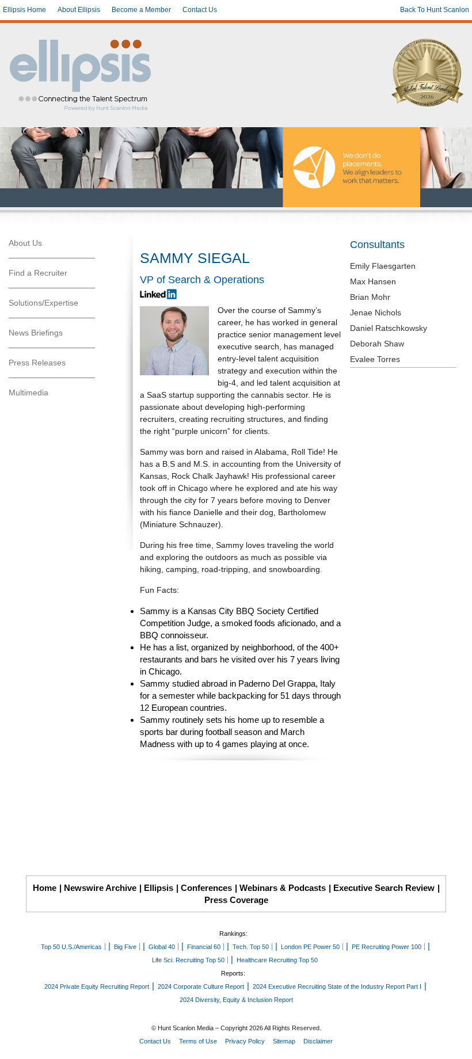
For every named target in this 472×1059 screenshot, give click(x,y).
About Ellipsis (79, 10)
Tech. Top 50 (251, 946)
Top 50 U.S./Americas (71, 946)
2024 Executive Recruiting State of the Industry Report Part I (337, 986)
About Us (25, 242)
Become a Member (141, 10)
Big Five (125, 946)
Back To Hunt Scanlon (434, 10)
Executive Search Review (384, 888)
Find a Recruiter (38, 272)
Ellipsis (158, 888)
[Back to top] (455, 1042)
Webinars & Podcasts (282, 888)
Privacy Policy (245, 1041)
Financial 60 (203, 946)
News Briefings (36, 332)
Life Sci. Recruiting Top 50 (188, 960)
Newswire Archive (100, 888)
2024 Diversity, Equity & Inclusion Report (236, 999)
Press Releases (37, 362)
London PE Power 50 (310, 946)
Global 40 (162, 946)
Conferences (206, 888)
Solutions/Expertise (43, 302)
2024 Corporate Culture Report (201, 986)
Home (44, 888)
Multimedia (28, 392)
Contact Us (199, 10)
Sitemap (284, 1041)
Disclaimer (318, 1041)
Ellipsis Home (24, 10)
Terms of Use (198, 1041)
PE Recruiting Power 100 (386, 946)
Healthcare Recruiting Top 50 (277, 960)
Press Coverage (236, 900)
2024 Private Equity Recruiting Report (96, 986)
